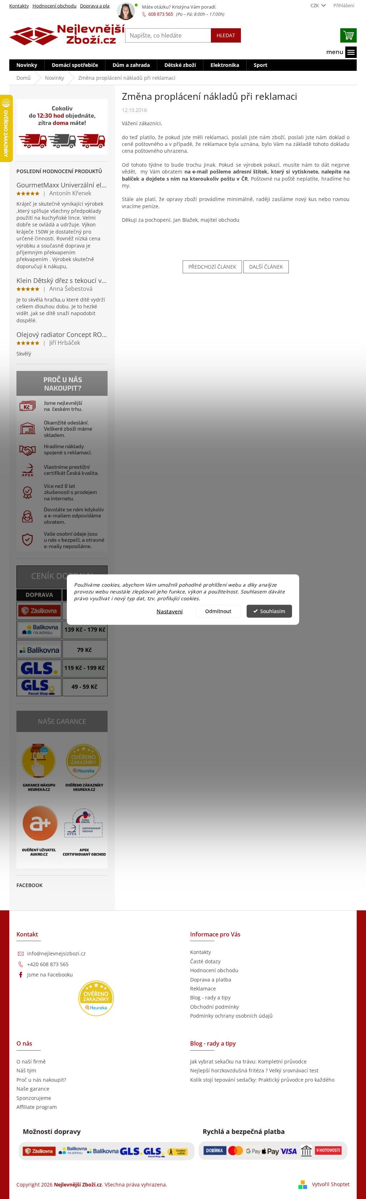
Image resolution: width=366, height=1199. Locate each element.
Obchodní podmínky (214, 1006)
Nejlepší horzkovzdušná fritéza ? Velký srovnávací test (254, 1070)
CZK (315, 5)
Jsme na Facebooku (50, 974)
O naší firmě (31, 1061)
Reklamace (203, 988)
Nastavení (170, 611)
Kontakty (19, 6)
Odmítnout (218, 611)
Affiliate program (36, 1106)
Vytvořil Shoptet (331, 1184)
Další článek (266, 266)
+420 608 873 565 (48, 964)
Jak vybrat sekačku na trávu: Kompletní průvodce (248, 1061)
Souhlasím (272, 611)
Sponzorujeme (33, 1098)
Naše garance (32, 1088)
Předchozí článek (212, 266)
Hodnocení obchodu (54, 6)
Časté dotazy (205, 961)
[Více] (341, 52)
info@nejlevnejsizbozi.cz (56, 953)
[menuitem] (26, 65)
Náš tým (26, 1070)
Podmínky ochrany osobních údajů (231, 1015)
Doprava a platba (98, 6)
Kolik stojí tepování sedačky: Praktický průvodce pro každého (262, 1079)
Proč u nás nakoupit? (41, 1079)
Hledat (226, 35)
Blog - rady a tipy (210, 997)
